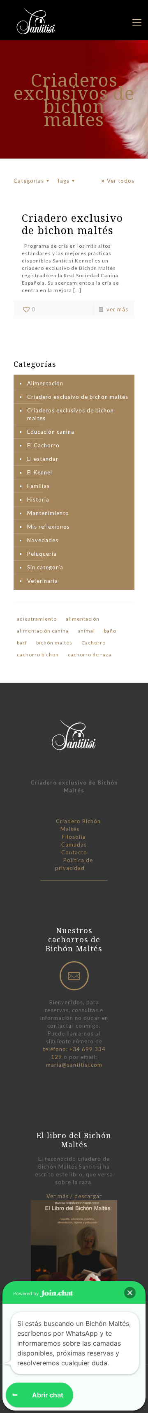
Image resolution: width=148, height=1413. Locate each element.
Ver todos (120, 180)
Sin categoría (45, 567)
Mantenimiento (48, 513)
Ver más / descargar (74, 1196)
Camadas (74, 844)
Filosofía (74, 836)
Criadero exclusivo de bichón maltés (77, 397)
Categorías (29, 180)
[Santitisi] (37, 20)
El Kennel (39, 472)
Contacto (74, 852)
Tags (63, 180)
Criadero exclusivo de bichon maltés (72, 224)
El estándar (42, 459)
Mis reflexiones (48, 526)
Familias (38, 486)
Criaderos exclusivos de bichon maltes (70, 414)
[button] (130, 1292)
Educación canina (50, 431)
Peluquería (42, 553)
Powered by (26, 1293)
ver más (117, 309)
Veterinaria (42, 581)
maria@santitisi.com (74, 1064)
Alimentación (45, 383)
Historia (38, 499)
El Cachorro (43, 445)
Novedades (42, 540)
